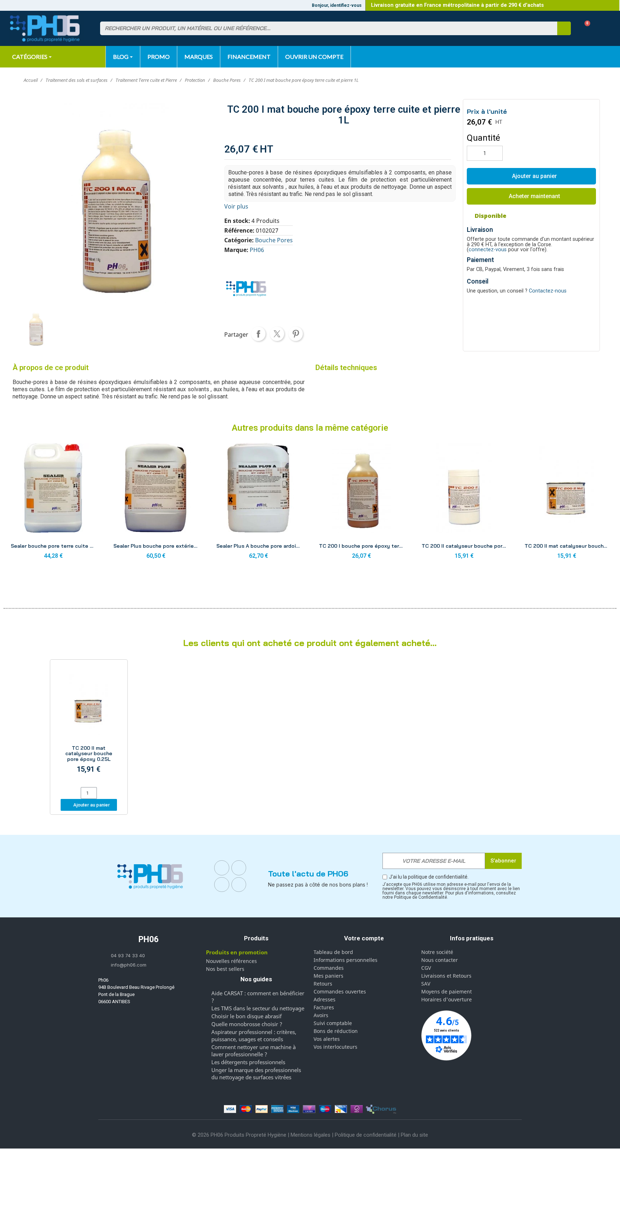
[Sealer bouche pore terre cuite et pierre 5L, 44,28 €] (53, 503)
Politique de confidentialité (365, 1135)
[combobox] (324, 28)
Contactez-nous (548, 291)
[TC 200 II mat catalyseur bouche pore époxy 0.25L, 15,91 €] (566, 503)
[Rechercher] (564, 28)
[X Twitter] (238, 884)
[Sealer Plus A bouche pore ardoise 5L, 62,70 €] (258, 503)
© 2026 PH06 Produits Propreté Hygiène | (241, 1135)
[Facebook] (221, 867)
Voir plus (236, 206)
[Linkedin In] (221, 884)
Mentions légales (310, 1135)
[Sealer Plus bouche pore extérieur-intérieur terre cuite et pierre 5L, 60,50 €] (155, 503)
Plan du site (414, 1135)
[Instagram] (238, 867)
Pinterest (295, 334)
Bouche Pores (274, 240)
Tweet (277, 334)
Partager (258, 334)
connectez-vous (488, 250)
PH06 (257, 250)
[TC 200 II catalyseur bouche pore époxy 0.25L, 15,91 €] (463, 503)
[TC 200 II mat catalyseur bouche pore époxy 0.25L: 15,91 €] (89, 724)
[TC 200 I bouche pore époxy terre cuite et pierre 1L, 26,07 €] (361, 503)
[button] (584, 28)
